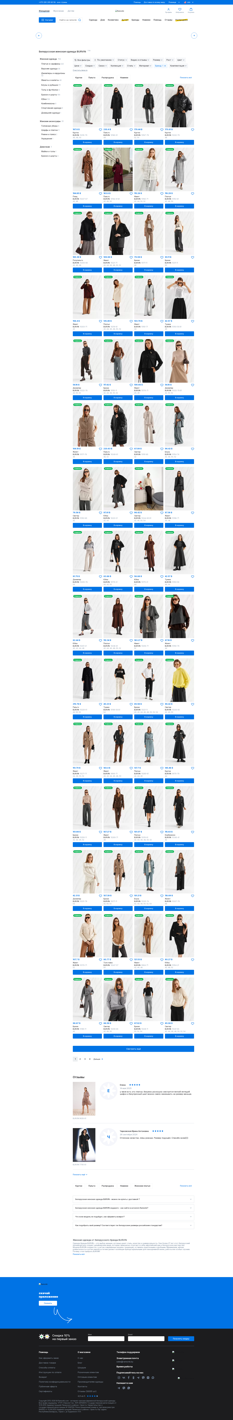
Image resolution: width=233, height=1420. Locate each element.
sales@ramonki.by (124, 1362)
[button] (100, 129)
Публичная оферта (48, 1386)
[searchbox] (70, 20)
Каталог (49, 20)
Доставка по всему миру (154, 2)
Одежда (93, 20)
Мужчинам (58, 11)
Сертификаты (45, 1391)
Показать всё (186, 77)
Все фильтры (83, 60)
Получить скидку (181, 1338)
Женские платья (142, 1186)
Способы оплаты (47, 1368)
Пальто (91, 77)
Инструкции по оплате (50, 1372)
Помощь (137, 2)
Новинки (146, 20)
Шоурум (82, 1368)
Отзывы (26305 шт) (87, 1391)
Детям (71, 11)
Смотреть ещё (133, 1049)
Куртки (78, 77)
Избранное (180, 12)
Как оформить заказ (49, 1358)
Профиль (168, 12)
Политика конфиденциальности (54, 1382)
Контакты (82, 1386)
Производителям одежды (90, 1382)
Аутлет (125, 20)
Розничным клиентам (88, 1372)
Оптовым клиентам (87, 1377)
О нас (80, 1358)
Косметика (113, 20)
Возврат (43, 1377)
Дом (102, 20)
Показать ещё (79, 1174)
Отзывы (168, 20)
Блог (80, 1363)
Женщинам (44, 11)
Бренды (135, 20)
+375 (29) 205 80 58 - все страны (53, 2)
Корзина (191, 12)
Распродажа (181, 20)
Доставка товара (47, 1363)
